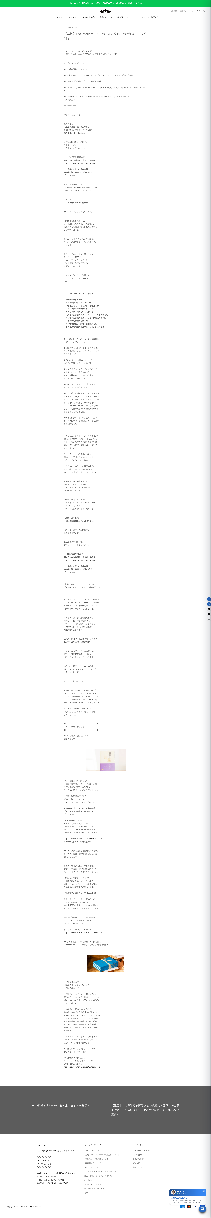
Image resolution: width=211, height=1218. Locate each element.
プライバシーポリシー (93, 1184)
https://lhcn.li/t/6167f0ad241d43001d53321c (83, 932)
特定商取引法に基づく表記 (95, 1188)
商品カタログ (138, 1167)
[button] (191, 11)
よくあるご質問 (139, 1159)
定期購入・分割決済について (96, 1159)
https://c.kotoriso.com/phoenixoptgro (80, 163)
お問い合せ (137, 1154)
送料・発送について (92, 1167)
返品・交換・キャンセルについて (98, 1176)
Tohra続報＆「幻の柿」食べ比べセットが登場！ (60, 1105)
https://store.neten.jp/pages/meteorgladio (82, 1067)
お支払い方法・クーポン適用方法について (101, 1154)
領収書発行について (92, 1163)
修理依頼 (136, 1163)
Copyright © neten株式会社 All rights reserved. (24, 1207)
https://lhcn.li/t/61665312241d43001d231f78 (83, 838)
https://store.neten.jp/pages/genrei (79, 802)
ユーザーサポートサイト (143, 1150)
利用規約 (88, 1180)
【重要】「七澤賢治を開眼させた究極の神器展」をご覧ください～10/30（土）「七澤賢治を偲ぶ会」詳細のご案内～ (145, 1110)
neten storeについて (93, 1150)
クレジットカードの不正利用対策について (101, 1171)
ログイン (183, 11)
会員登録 (173, 11)
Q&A (86, 1193)
